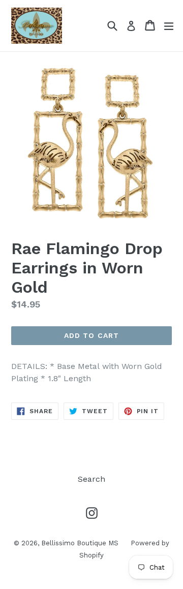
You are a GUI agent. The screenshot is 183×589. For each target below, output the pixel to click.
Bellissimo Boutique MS (80, 543)
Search (91, 479)
